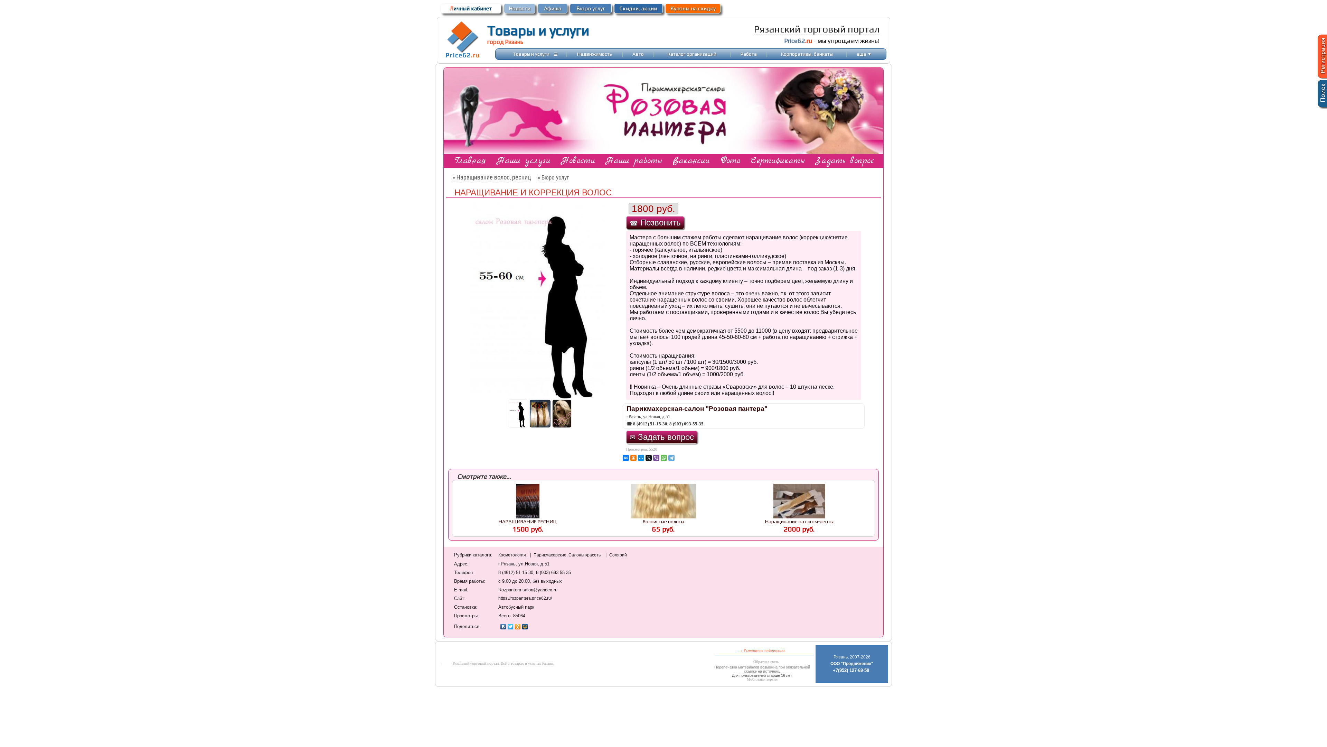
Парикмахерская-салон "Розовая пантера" (697, 408)
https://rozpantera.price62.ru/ (525, 598)
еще (864, 54)
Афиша (552, 8)
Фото (730, 161)
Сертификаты (777, 161)
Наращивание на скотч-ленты (799, 521)
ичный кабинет (471, 8)
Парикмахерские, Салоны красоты (568, 555)
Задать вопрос (845, 161)
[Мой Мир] (525, 626)
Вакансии (691, 161)
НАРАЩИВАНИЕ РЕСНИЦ (528, 521)
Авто (638, 54)
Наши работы (634, 161)
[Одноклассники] (517, 626)
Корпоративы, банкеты (807, 54)
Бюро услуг (590, 8)
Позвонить (655, 222)
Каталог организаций (692, 54)
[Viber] (656, 458)
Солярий (618, 555)
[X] (649, 458)
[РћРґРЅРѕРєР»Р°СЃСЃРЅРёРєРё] (633, 458)
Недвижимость (594, 54)
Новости (519, 8)
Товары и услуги (538, 30)
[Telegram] (671, 458)
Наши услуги (523, 161)
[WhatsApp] (664, 458)
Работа (749, 54)
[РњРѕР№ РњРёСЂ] (641, 458)
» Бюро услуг (553, 177)
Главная (470, 161)
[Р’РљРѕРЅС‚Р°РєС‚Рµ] (626, 458)
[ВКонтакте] (503, 626)
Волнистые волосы (663, 521)
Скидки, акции (638, 8)
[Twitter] (510, 626)
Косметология (512, 555)
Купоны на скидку (693, 8)
